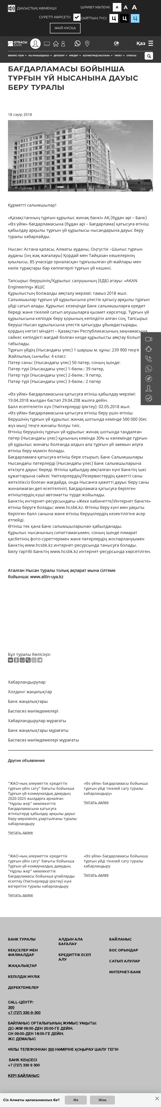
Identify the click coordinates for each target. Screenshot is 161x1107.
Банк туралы (22, 939)
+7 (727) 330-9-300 (24, 1013)
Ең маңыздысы (39, 55)
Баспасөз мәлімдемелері (33, 711)
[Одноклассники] (16, 660)
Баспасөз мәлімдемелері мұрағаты (43, 740)
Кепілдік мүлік (24, 976)
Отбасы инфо (135, 55)
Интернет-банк (125, 972)
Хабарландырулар (26, 682)
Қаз (140, 43)
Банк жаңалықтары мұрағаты (38, 730)
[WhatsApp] (33, 660)
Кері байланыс (23, 1076)
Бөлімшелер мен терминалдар (101, 44)
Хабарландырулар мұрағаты (37, 720)
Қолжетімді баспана (96, 55)
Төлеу (118, 55)
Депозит (59, 55)
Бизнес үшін (16, 55)
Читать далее (20, 832)
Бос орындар (123, 950)
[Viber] (28, 660)
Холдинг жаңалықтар (30, 691)
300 (11, 1008)
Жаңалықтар (22, 965)
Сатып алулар (124, 961)
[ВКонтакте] (10, 660)
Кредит (74, 55)
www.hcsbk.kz (69, 507)
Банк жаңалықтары (28, 701)
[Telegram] (39, 660)
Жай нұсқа (65, 28)
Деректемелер (23, 987)
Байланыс (120, 939)
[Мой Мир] (22, 660)
